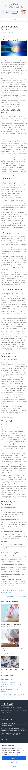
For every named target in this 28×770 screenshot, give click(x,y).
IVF (8, 431)
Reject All (14, 766)
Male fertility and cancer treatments (16, 596)
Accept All (14, 758)
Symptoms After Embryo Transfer (12, 669)
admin (4, 32)
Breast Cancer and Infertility (11, 624)
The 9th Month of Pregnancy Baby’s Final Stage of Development (12, 591)
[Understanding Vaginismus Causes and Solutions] (10, 630)
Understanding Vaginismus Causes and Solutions (13, 730)
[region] (14, 756)
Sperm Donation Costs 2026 (8, 679)
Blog (11, 32)
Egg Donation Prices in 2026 (8, 682)
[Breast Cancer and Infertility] (10, 605)
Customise (14, 762)
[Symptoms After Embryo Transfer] (10, 656)
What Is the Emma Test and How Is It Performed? (13, 728)
